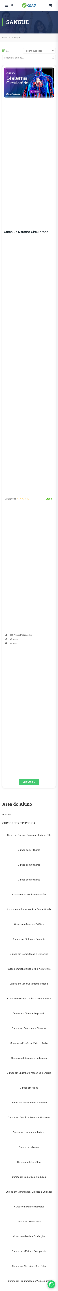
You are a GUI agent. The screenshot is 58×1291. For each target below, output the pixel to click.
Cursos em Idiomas (29, 1147)
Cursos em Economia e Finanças (29, 1028)
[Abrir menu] (6, 5)
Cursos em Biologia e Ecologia (29, 939)
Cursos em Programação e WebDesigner (29, 1281)
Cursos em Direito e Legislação (29, 1013)
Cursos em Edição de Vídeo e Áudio (29, 1043)
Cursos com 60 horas (29, 864)
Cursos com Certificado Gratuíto (29, 894)
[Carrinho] (50, 5)
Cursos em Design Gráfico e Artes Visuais (29, 998)
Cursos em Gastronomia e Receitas (29, 1102)
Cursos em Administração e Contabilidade (29, 909)
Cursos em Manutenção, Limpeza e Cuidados (29, 1191)
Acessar (6, 814)
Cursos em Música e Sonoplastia (29, 1251)
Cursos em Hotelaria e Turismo (29, 1132)
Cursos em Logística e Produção (29, 1177)
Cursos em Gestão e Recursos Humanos (29, 1117)
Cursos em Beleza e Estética (29, 924)
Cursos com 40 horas (29, 850)
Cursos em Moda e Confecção (29, 1236)
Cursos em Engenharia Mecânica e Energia (29, 1073)
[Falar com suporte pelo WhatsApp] (51, 1284)
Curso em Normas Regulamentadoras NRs (29, 835)
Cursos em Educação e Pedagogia (29, 1058)
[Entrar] (12, 5)
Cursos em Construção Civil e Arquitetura (29, 968)
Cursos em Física (29, 1087)
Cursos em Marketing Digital (29, 1206)
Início (4, 37)
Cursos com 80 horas (29, 879)
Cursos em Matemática (29, 1221)
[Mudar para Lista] (7, 50)
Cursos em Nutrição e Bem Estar (29, 1266)
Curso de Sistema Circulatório (26, 232)
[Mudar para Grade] (3, 50)
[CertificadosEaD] (29, 5)
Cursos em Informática (29, 1162)
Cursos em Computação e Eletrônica (29, 954)
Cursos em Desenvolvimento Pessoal (29, 983)
